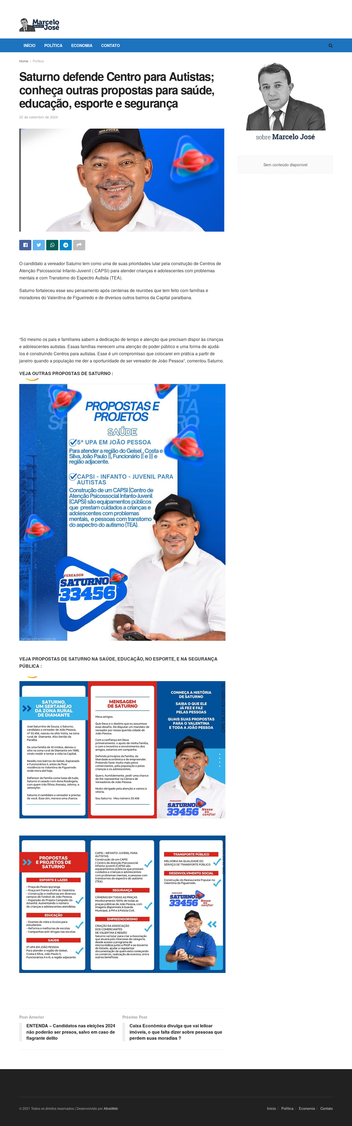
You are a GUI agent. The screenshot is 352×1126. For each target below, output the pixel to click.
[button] (122, 373)
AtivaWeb (111, 1108)
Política (53, 45)
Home (23, 61)
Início (29, 45)
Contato (110, 45)
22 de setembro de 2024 (38, 117)
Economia (81, 45)
